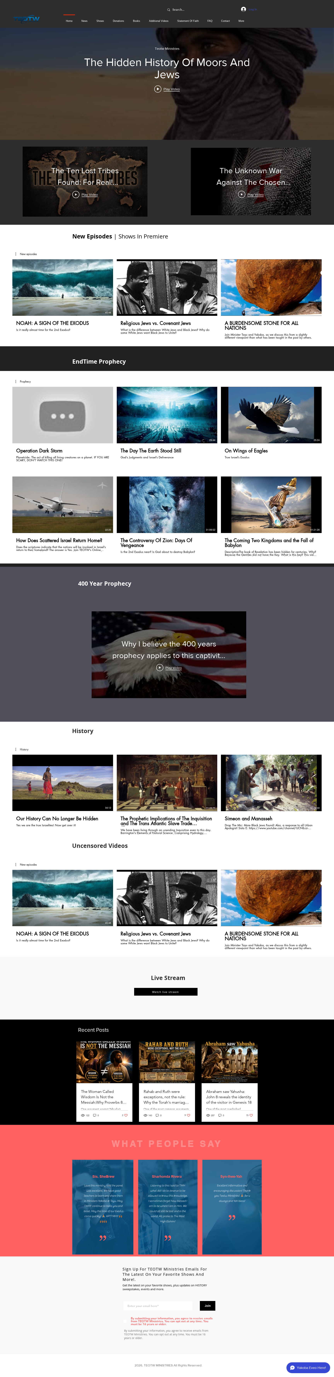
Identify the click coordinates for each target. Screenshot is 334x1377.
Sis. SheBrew (103, 1176)
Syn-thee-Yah (231, 1176)
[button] (159, 19)
